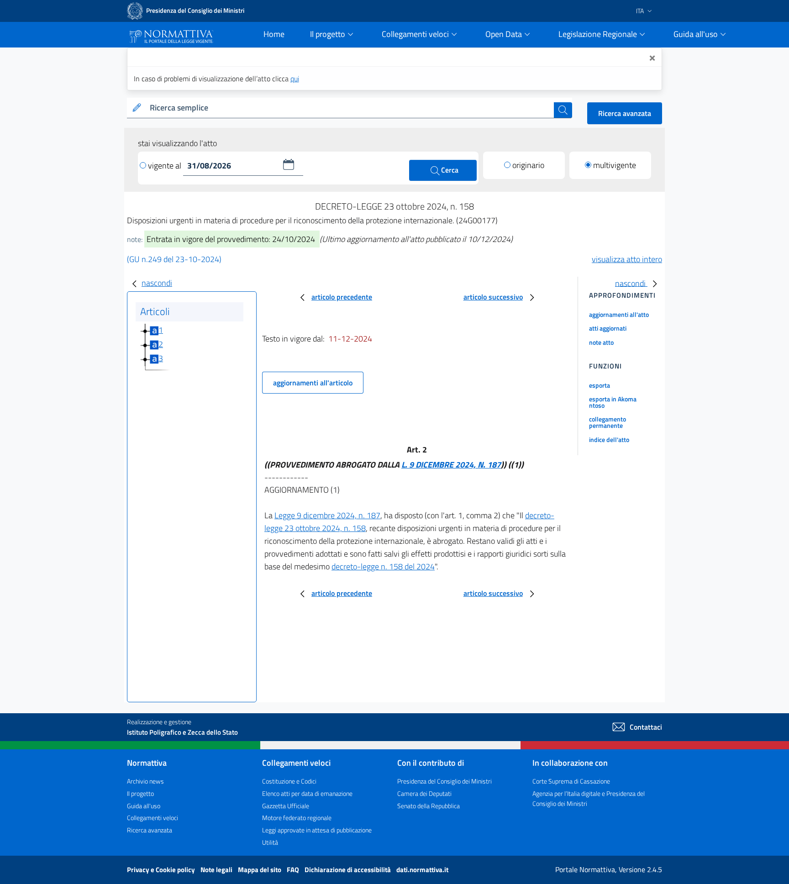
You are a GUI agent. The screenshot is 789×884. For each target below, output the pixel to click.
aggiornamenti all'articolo (312, 382)
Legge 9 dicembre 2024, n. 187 (327, 515)
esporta (599, 385)
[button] (288, 164)
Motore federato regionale (296, 817)
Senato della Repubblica (428, 805)
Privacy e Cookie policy (161, 869)
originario (528, 165)
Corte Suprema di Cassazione (571, 781)
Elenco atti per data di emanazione (307, 793)
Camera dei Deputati (424, 793)
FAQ (293, 869)
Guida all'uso (143, 805)
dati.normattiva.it (422, 869)
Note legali (217, 869)
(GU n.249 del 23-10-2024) (174, 259)
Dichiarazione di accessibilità (348, 869)
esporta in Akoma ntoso (612, 402)
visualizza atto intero (627, 259)
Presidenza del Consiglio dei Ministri (444, 781)
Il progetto (140, 793)
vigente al (165, 165)
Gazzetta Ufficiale (285, 805)
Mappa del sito (260, 869)
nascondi (157, 283)
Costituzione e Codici (289, 781)
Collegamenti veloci (152, 817)
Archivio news (145, 781)
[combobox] (350, 108)
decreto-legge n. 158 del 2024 (383, 566)
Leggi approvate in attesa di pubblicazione (317, 830)
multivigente (614, 165)
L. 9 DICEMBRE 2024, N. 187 (451, 464)
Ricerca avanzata (624, 113)
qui (294, 78)
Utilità (270, 842)
